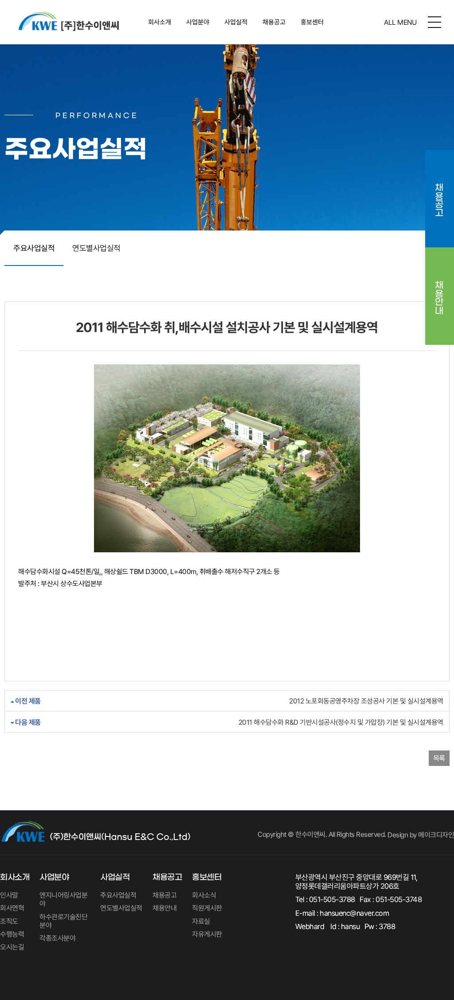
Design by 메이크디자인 (420, 835)
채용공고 (274, 22)
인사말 (9, 895)
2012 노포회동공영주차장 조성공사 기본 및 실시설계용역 (228, 701)
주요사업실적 (34, 248)
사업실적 (235, 22)
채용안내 (439, 291)
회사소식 (204, 895)
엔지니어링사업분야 (63, 899)
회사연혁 (12, 908)
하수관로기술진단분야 (63, 921)
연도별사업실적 (96, 248)
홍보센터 (312, 22)
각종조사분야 (57, 938)
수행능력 (12, 934)
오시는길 (12, 947)
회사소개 (159, 22)
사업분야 (197, 22)
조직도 (9, 921)
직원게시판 (207, 908)
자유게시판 (207, 934)
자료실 (201, 921)
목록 (439, 758)
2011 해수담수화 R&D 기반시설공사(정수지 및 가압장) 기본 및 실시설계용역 (228, 722)
